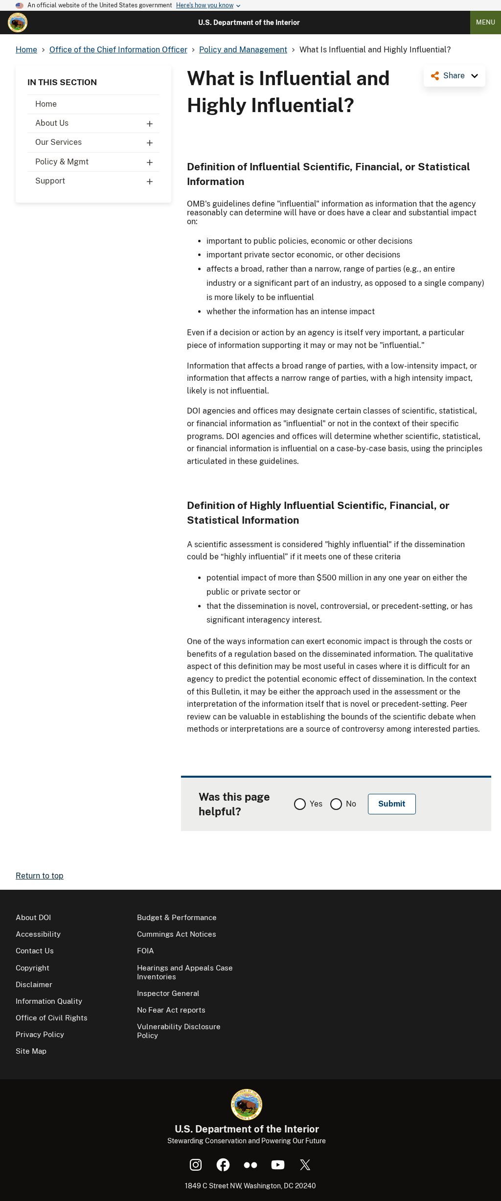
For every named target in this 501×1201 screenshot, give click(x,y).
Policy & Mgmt (62, 161)
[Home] (17, 22)
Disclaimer (34, 984)
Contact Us (35, 951)
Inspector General (168, 993)
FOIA (145, 951)
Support (50, 180)
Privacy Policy (40, 1034)
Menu (485, 22)
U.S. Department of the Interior (249, 22)
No (351, 803)
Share (454, 75)
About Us (51, 123)
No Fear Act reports (171, 1010)
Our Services (58, 142)
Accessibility (38, 934)
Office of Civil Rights (52, 1018)
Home (46, 104)
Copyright (32, 968)
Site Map (31, 1051)
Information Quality (49, 1001)
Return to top (40, 875)
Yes (316, 803)
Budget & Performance (177, 917)
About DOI (33, 917)
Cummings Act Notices (176, 934)
